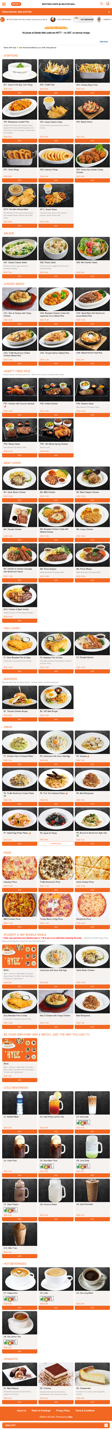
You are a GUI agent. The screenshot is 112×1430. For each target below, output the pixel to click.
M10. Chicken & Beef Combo (16, 609)
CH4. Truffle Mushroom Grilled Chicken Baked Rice (17, 354)
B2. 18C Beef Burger (49, 711)
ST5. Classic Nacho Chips (51, 122)
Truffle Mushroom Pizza (50, 882)
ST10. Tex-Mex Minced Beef (16, 209)
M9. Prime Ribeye (84, 569)
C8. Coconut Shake (48, 1204)
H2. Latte (44, 1293)
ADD (19, 93)
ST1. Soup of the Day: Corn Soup (18, 84)
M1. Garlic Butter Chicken (15, 492)
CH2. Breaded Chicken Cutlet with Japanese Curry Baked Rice (54, 314)
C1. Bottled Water (11, 1117)
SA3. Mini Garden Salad (86, 262)
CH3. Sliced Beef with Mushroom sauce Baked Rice (90, 314)
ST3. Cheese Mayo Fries (87, 85)
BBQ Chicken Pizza (12, 919)
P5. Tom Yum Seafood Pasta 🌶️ (54, 793)
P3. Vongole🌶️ (82, 756)
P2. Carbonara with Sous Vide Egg (55, 756)
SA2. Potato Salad (48, 262)
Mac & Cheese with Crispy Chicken (55, 1015)
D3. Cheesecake (83, 1388)
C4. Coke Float (10, 1160)
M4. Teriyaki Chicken (13, 529)
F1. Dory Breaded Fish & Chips (17, 657)
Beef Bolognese (83, 1015)
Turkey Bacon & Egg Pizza (51, 919)
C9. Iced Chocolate (84, 1204)
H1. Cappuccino (10, 1293)
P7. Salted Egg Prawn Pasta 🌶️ (17, 833)
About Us (21, 1410)
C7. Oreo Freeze (11, 1204)
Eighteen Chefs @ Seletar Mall (58, 4)
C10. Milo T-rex (10, 1248)
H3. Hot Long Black (84, 1293)
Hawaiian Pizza (10, 882)
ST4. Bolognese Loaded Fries (16, 122)
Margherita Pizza (83, 919)
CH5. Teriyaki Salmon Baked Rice (54, 353)
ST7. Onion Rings (11, 169)
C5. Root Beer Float (48, 1160)
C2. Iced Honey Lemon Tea (52, 1117)
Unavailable (56, 844)
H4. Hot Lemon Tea (12, 1336)
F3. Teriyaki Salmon (85, 657)
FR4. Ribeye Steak (12, 444)
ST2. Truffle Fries (47, 84)
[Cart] (107, 5)
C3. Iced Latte (82, 1117)
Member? (16, 4)
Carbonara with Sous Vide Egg (53, 970)
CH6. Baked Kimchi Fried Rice (89, 353)
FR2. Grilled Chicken (49, 403)
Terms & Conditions (85, 1410)
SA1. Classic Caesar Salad (15, 262)
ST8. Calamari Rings (49, 169)
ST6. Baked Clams (84, 122)
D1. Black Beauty (11, 1388)
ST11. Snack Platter (48, 209)
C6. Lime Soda (82, 1160)
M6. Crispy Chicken (84, 529)
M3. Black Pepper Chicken (87, 492)
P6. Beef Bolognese (84, 793)
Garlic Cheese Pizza (85, 882)
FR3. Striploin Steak (85, 403)
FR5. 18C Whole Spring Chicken (54, 444)
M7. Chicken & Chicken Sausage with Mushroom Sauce (18, 570)
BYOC (6, 970)
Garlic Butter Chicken (85, 970)
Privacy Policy (63, 1410)
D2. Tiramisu (45, 1388)
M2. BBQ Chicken (47, 492)
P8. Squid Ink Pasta (48, 833)
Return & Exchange (41, 1410)
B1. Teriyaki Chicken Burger (16, 711)
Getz (70, 1416)
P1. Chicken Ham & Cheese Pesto (18, 756)
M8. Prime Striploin (48, 569)
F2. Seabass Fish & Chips (51, 657)
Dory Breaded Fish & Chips (15, 1015)
